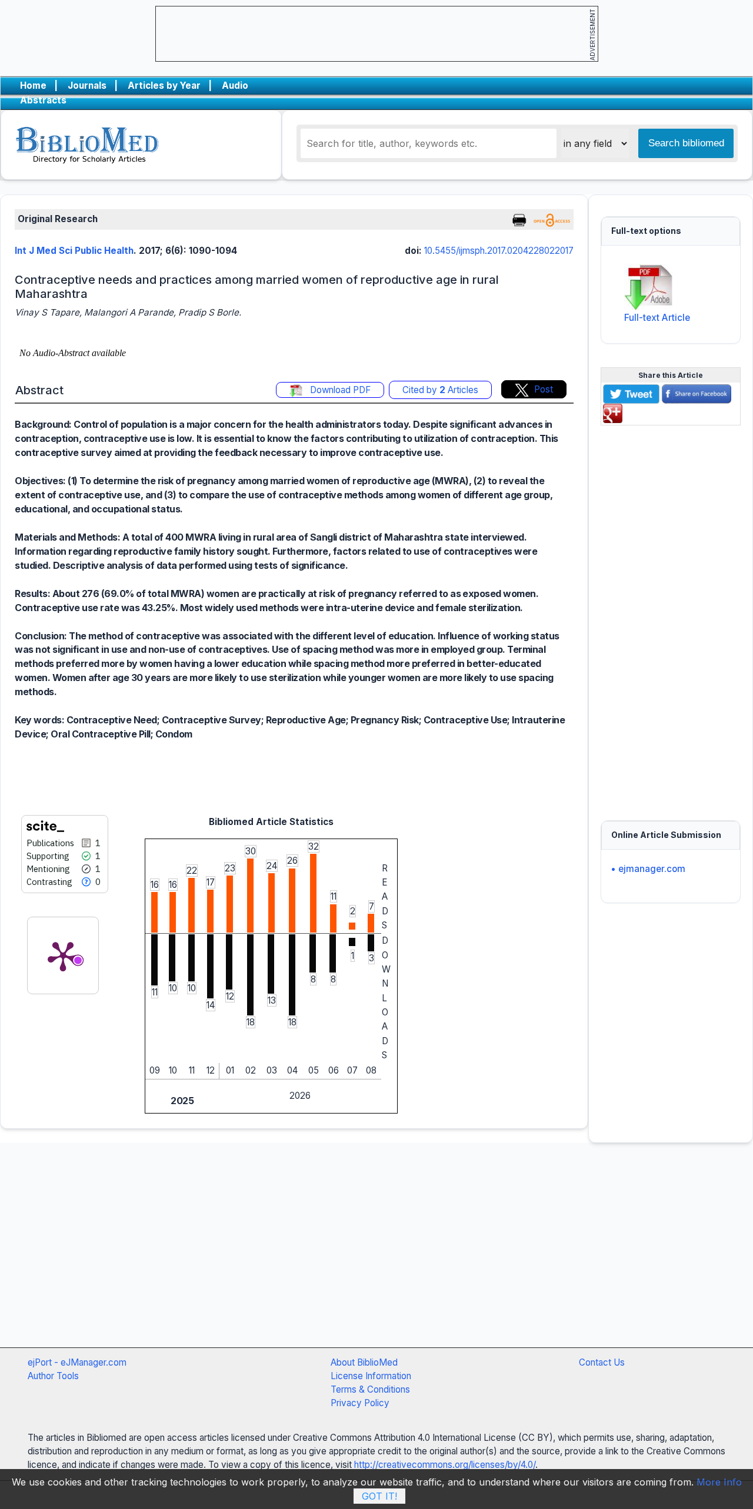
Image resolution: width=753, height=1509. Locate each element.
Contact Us (602, 1362)
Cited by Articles (440, 389)
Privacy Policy (360, 1403)
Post (543, 389)
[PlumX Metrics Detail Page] (63, 955)
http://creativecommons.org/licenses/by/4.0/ (444, 1464)
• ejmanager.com (648, 868)
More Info (719, 1482)
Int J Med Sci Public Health (74, 250)
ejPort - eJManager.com (77, 1362)
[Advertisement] (670, 616)
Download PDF (339, 389)
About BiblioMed (364, 1362)
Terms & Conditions (370, 1389)
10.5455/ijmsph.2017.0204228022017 (499, 250)
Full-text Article (657, 317)
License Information (371, 1375)
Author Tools (53, 1375)
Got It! (379, 1496)
